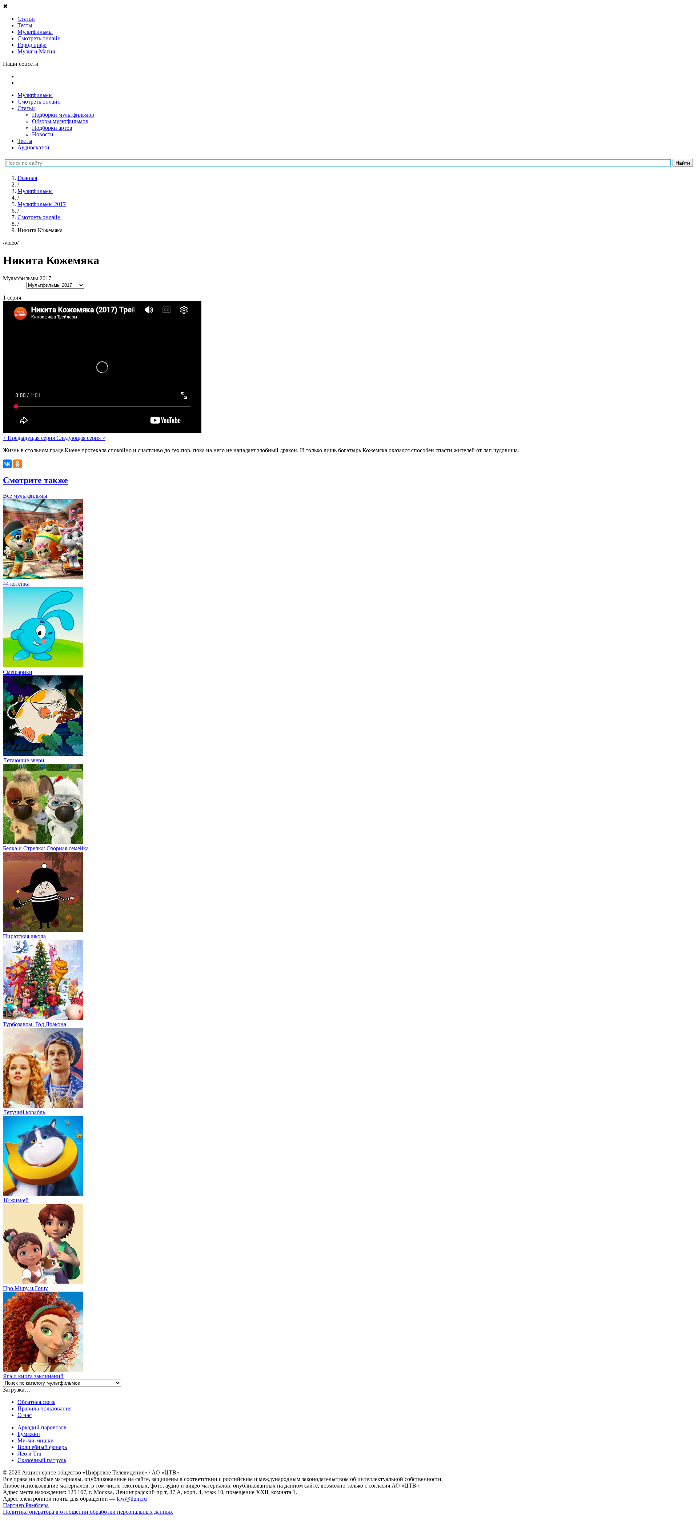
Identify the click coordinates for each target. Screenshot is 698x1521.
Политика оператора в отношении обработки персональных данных (88, 1512)
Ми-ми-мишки (35, 1440)
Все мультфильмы (25, 496)
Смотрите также (35, 480)
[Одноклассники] (17, 463)
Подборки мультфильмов (63, 115)
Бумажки (28, 1434)
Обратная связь (36, 1402)
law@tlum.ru (132, 1499)
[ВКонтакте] (7, 463)
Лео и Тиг (30, 1453)
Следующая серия (80, 438)
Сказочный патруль (41, 1460)
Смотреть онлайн (39, 102)
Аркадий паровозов (42, 1427)
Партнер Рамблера (26, 1505)
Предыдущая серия (29, 438)
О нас (24, 1415)
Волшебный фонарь (42, 1447)
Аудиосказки (33, 147)
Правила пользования (44, 1408)
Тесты (24, 141)
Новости (42, 134)
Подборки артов (52, 128)
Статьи (26, 108)
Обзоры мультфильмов (60, 121)
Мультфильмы (35, 95)
